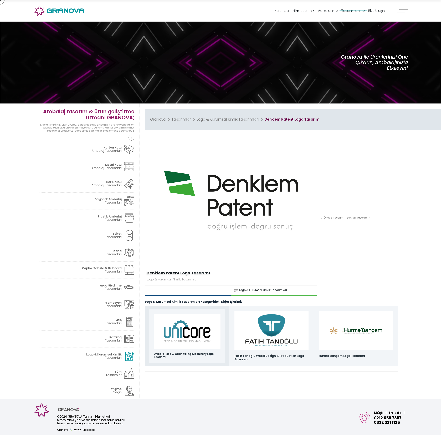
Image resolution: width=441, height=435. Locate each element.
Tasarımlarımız (353, 11)
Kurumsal (282, 11)
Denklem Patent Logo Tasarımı (293, 119)
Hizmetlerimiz (303, 11)
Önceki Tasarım (333, 217)
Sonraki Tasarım (357, 217)
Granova (158, 119)
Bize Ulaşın (376, 11)
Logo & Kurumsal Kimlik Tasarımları (228, 119)
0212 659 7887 (387, 418)
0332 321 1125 (387, 422)
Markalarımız (327, 11)
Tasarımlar (181, 119)
